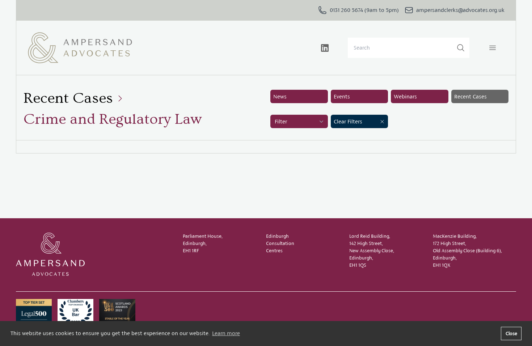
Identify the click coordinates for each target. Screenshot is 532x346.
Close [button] (511, 333)
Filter (281, 121)
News (280, 96)
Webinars (405, 96)
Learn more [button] (226, 333)
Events (342, 96)
